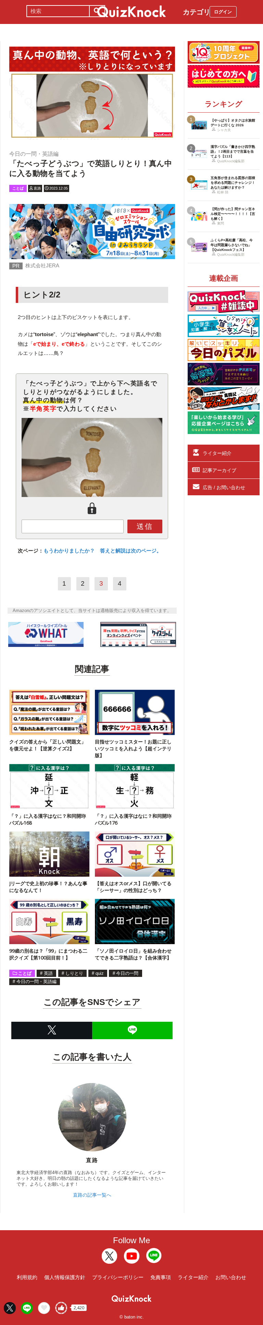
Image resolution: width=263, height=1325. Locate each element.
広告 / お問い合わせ (224, 487)
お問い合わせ (230, 1277)
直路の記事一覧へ (92, 1195)
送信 (145, 526)
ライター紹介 (217, 453)
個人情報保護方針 (64, 1277)
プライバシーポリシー (117, 1277)
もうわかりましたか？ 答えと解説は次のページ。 (102, 550)
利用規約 (27, 1277)
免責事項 (160, 1277)
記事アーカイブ (219, 470)
